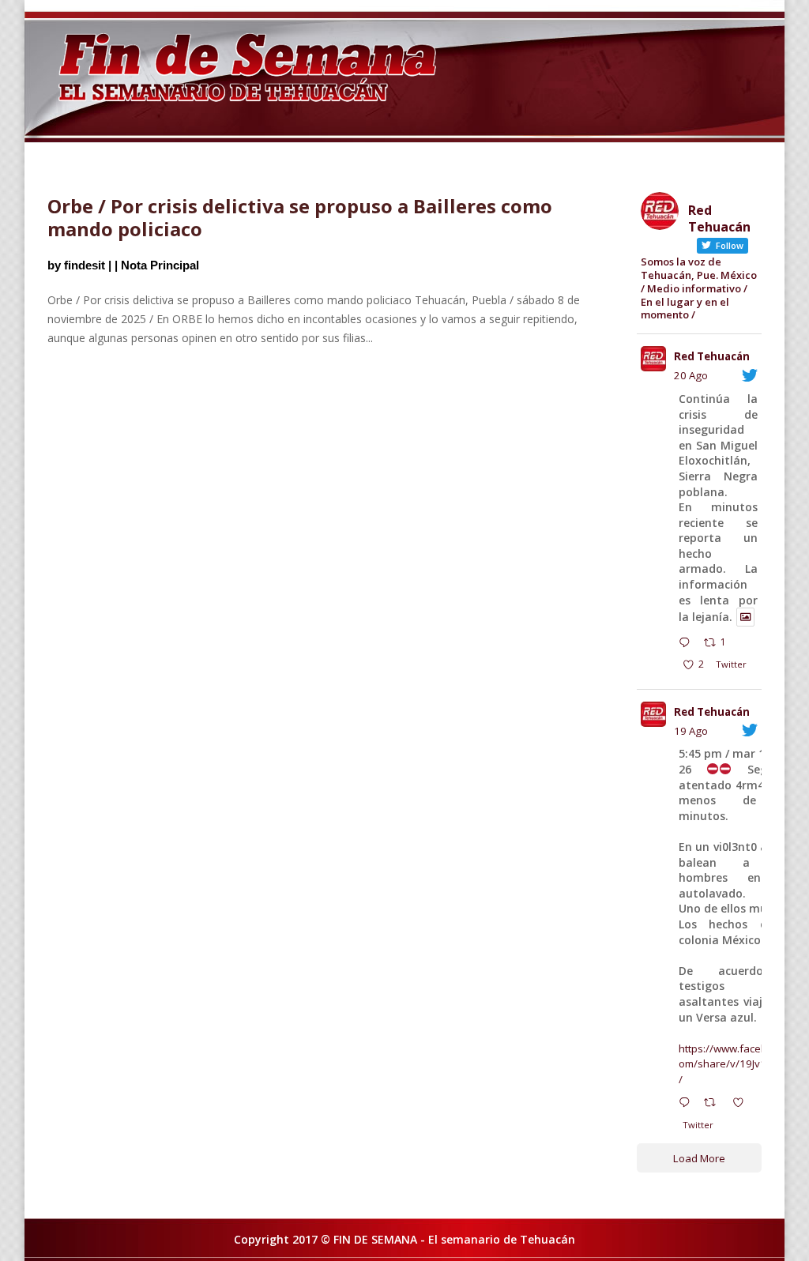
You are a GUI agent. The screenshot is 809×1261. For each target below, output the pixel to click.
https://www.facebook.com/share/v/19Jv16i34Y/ (736, 1063)
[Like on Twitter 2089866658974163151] (742, 1104)
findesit (84, 265)
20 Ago (691, 375)
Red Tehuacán (712, 356)
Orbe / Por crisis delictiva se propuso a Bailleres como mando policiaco (299, 217)
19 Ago (691, 731)
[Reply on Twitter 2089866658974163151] (688, 1104)
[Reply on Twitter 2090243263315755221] (688, 644)
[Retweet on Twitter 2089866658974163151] (714, 1104)
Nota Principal (160, 265)
